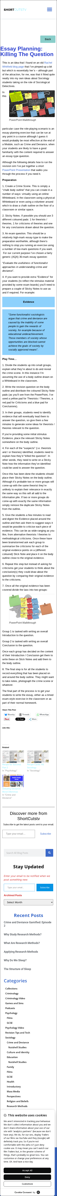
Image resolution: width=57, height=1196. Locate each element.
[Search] (49, 853)
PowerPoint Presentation (16, 170)
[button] (49, 9)
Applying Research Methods (21, 951)
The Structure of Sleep (17, 969)
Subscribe (45, 833)
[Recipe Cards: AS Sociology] (38, 757)
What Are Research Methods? (22, 943)
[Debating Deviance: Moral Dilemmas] (13, 781)
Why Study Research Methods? (22, 934)
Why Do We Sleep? (15, 960)
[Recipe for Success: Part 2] (13, 757)
